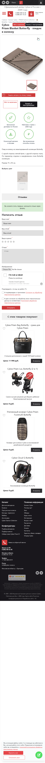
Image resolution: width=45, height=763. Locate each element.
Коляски (4, 508)
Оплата (26, 528)
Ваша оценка (7, 238)
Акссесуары (5, 518)
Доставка (27, 525)
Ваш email (6, 228)
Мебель (4, 515)
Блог (25, 510)
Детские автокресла (8, 505)
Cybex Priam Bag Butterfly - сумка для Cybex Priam (22, 326)
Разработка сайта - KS (29, 598)
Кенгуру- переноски (8, 513)
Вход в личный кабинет (41, 2)
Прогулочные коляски (9, 510)
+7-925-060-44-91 (7, 560)
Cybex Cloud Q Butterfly (23, 457)
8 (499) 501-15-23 (21, 14)
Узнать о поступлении (34, 24)
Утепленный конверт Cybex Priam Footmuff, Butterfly (22, 413)
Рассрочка (27, 523)
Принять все (13, 753)
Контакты (27, 531)
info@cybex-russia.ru (8, 565)
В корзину (36, 361)
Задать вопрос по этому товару (19, 95)
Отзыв (5, 247)
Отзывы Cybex (28, 536)
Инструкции (28, 518)
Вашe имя (6, 219)
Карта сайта (29, 596)
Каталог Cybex (28, 505)
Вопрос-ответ (28, 520)
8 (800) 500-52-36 (21, 13)
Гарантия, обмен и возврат (32, 533)
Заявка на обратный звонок (17, 542)
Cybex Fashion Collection (9, 520)
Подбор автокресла (8, 529)
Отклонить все (14, 758)
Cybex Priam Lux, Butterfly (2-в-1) (22, 368)
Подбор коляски (7, 531)
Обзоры (26, 513)
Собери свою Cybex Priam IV (11, 534)
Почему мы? (28, 508)
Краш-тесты (28, 515)
